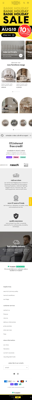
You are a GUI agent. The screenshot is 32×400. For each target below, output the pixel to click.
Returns (5, 318)
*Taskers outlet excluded (16, 398)
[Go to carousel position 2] (14, 129)
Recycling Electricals (9, 357)
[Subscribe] (27, 368)
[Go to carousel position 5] (17, 129)
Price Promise (7, 326)
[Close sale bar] (31, 397)
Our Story (6, 345)
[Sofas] (10, 105)
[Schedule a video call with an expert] (16, 135)
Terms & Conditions (9, 295)
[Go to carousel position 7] (19, 91)
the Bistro (6, 349)
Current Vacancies (8, 353)
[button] (3, 3)
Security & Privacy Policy (10, 291)
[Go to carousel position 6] (18, 91)
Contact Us (6, 310)
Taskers (13, 387)
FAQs (4, 334)
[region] (16, 78)
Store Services (7, 330)
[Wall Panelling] (23, 123)
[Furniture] (5, 123)
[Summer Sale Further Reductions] (16, 20)
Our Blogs (6, 299)
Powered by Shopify (19, 387)
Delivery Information (9, 322)
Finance (5, 314)
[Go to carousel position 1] (12, 91)
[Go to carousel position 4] (16, 129)
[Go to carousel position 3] (15, 129)
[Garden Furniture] (14, 123)
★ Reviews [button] (30, 202)
